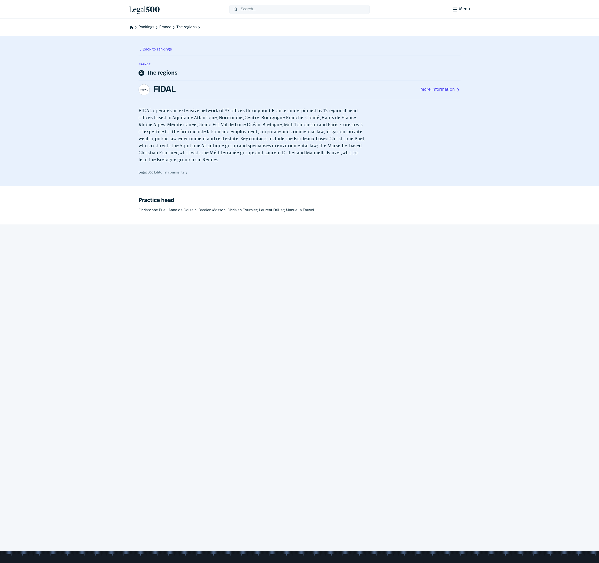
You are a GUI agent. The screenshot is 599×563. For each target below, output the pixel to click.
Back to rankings (157, 49)
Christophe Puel (346, 138)
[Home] (175, 9)
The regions (186, 27)
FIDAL (164, 90)
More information (437, 90)
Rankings (146, 27)
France (165, 27)
